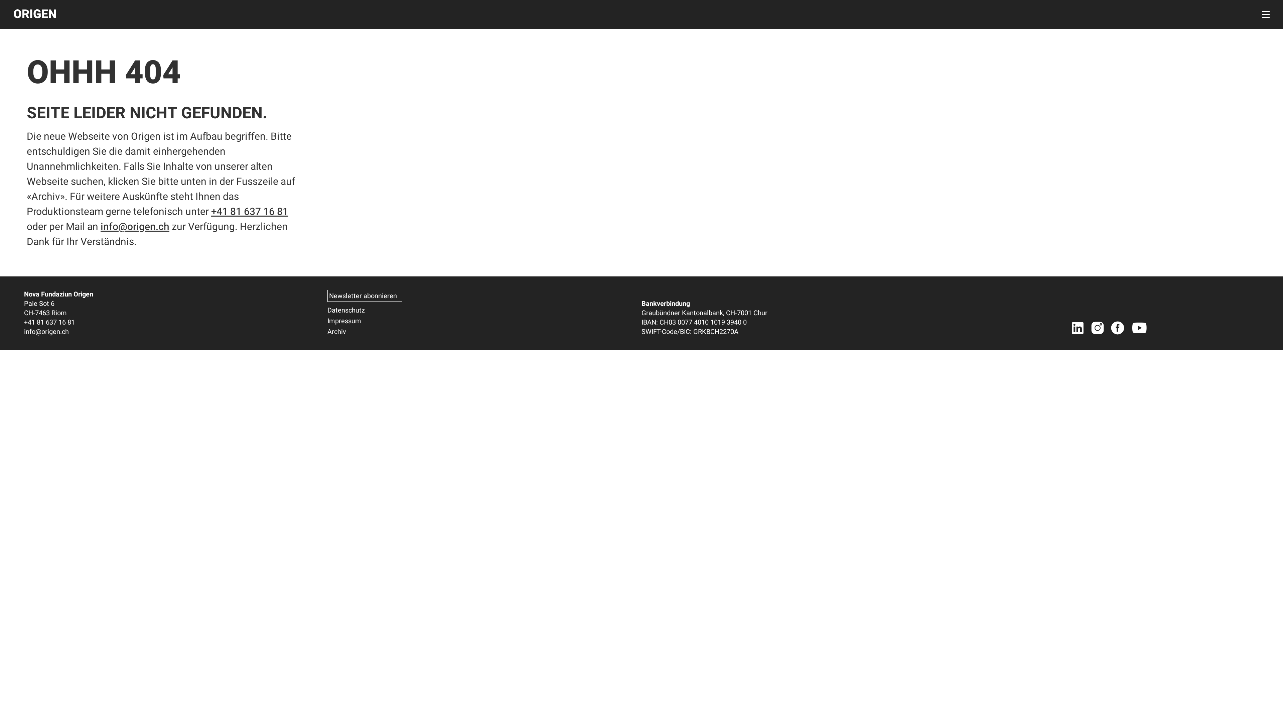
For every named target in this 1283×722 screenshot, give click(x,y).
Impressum (344, 321)
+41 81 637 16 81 (249, 212)
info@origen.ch (135, 227)
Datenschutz (346, 310)
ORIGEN (34, 14)
